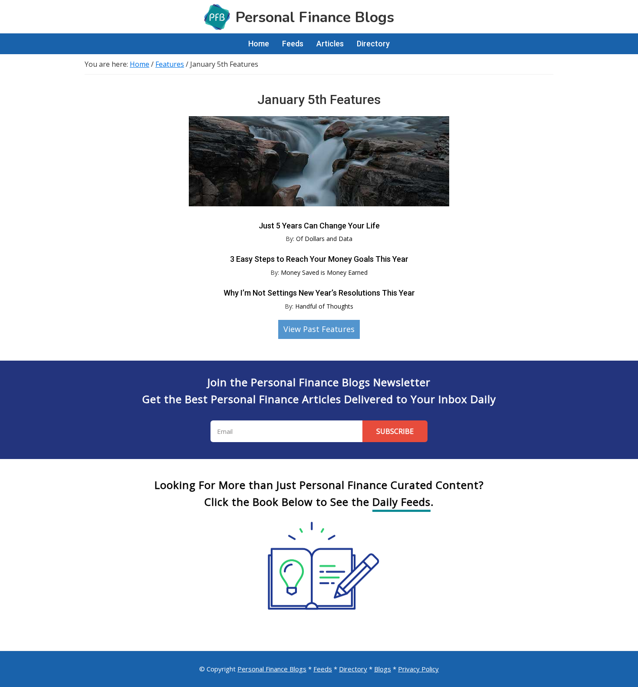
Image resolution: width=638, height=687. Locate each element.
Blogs (382, 668)
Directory (353, 668)
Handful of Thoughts (324, 306)
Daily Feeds (401, 502)
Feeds (322, 668)
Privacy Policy (418, 668)
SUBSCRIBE (395, 431)
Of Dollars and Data (324, 238)
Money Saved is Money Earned (324, 272)
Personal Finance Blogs (271, 668)
